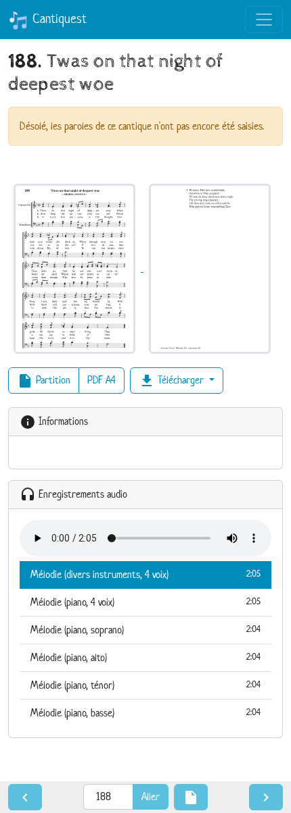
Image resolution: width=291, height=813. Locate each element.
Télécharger (172, 381)
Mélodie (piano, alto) (145, 657)
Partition (43, 381)
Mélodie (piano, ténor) (145, 685)
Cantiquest (57, 18)
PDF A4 (101, 380)
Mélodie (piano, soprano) (145, 630)
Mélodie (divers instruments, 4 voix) (145, 574)
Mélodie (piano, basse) (145, 713)
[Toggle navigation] (264, 19)
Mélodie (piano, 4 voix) (145, 602)
